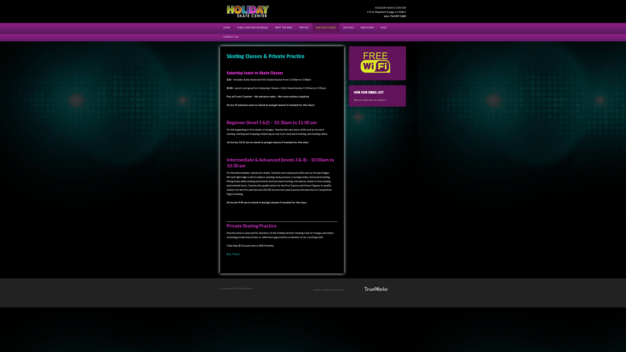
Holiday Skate (248, 11)
